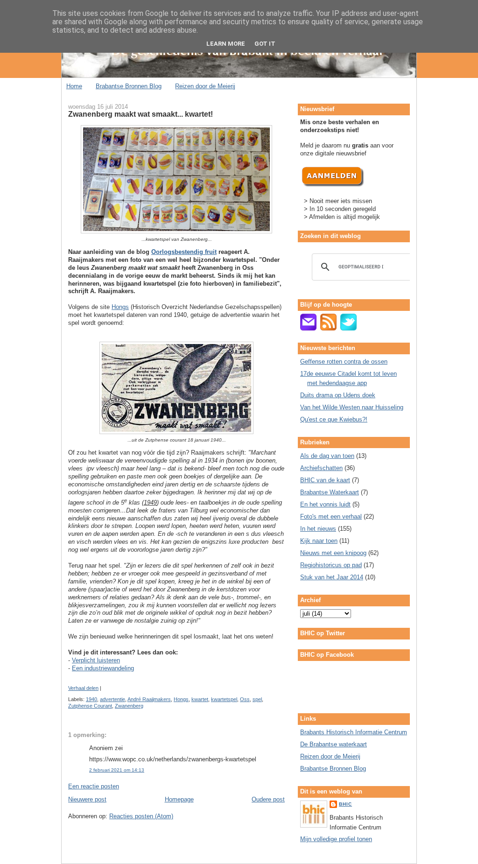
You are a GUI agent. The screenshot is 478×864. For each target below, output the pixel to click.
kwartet (199, 699)
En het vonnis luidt (325, 504)
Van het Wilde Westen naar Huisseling (351, 407)
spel (257, 699)
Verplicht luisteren (96, 660)
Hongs (120, 306)
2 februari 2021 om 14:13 (116, 770)
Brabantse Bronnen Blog (129, 86)
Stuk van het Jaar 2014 (331, 577)
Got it (264, 43)
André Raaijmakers (149, 699)
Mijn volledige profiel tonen (336, 839)
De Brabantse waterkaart (333, 744)
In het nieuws (318, 528)
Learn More (225, 43)
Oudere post (268, 799)
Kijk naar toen (318, 540)
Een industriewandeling (103, 668)
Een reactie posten (93, 786)
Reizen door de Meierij (205, 86)
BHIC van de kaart (325, 480)
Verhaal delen (83, 688)
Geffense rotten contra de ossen (343, 361)
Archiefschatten (321, 467)
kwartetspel (224, 699)
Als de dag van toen (327, 455)
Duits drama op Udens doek (337, 395)
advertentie (112, 699)
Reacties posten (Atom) (141, 816)
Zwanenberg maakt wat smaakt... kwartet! (140, 114)
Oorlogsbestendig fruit (184, 251)
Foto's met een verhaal (331, 516)
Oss (245, 699)
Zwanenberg (129, 706)
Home (74, 86)
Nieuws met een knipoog (333, 552)
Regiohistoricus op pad (331, 565)
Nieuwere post (87, 799)
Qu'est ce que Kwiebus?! (333, 419)
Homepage (179, 799)
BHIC (345, 804)
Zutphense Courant (90, 706)
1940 (91, 699)
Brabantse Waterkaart (329, 492)
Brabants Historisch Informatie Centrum (353, 732)
